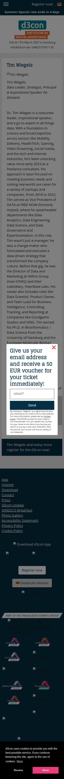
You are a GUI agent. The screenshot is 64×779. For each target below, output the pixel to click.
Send (32, 405)
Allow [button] (45, 770)
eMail (18, 393)
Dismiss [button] (18, 770)
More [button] (20, 761)
